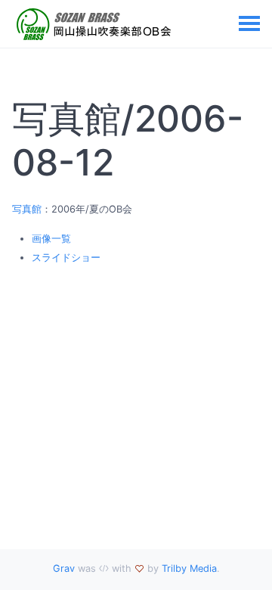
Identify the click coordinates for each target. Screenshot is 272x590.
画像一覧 (51, 238)
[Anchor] (129, 163)
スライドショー (66, 257)
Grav (64, 568)
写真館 (27, 209)
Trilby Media (189, 568)
